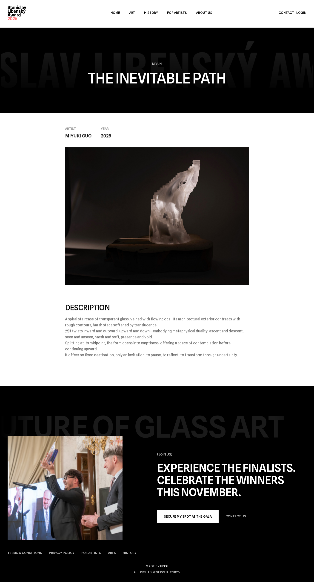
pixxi (164, 566)
